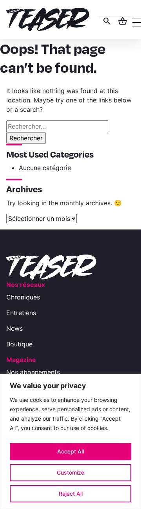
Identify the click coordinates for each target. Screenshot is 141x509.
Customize (70, 472)
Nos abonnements (33, 372)
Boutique (19, 344)
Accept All (70, 451)
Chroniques (23, 297)
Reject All (71, 493)
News (14, 328)
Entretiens (21, 313)
